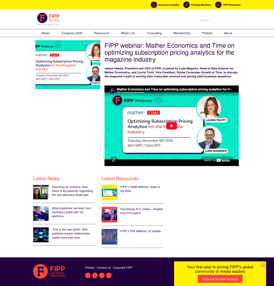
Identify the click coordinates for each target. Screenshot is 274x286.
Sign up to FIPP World (220, 279)
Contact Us (104, 267)
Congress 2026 (71, 33)
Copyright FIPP (122, 267)
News (46, 33)
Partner (207, 33)
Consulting (154, 33)
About (228, 33)
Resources (101, 33)
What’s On (128, 33)
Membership (181, 33)
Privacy (90, 267)
